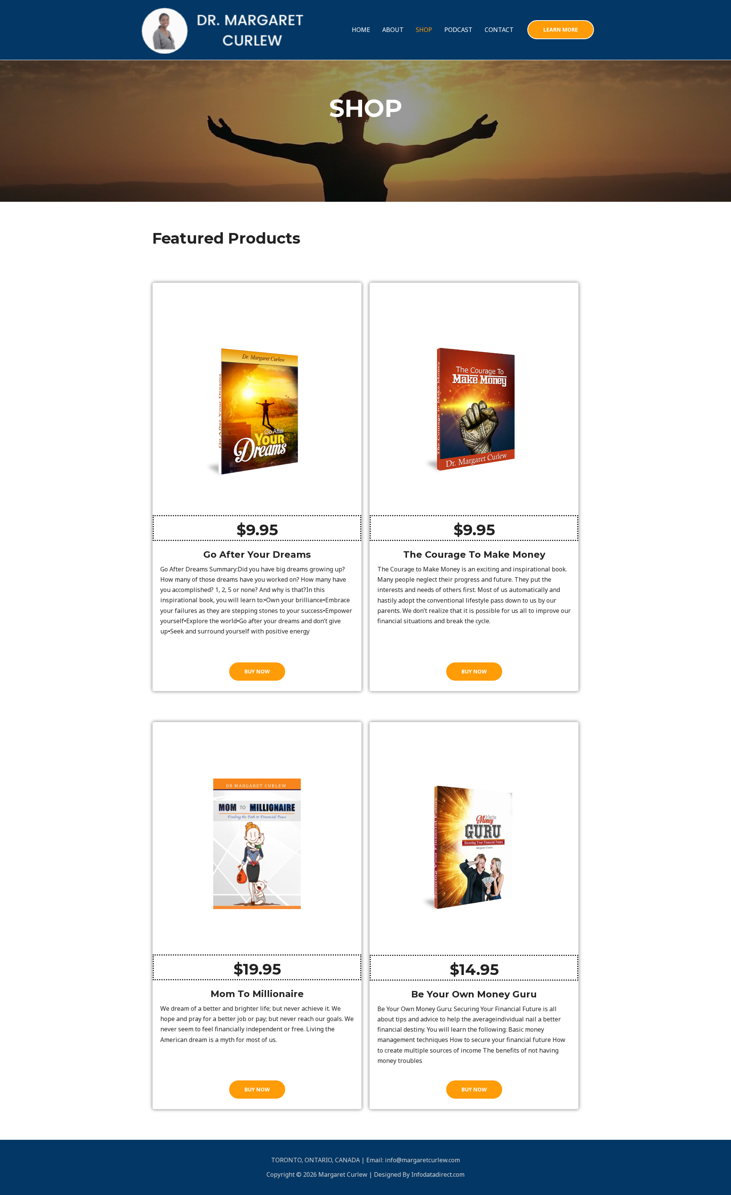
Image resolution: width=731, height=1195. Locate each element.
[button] (560, 29)
